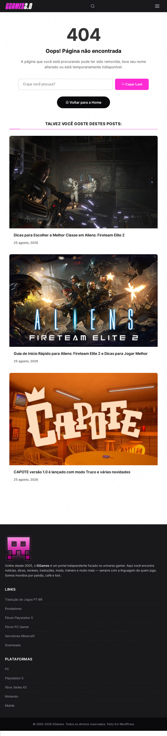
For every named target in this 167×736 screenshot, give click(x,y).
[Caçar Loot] (92, 6)
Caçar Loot (133, 84)
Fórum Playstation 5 (19, 618)
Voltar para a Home (85, 102)
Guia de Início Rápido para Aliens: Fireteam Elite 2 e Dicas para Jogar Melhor (81, 353)
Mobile (9, 705)
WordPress (127, 724)
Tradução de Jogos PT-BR (23, 599)
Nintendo (11, 696)
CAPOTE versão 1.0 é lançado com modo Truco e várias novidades (72, 472)
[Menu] (157, 6)
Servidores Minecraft (20, 636)
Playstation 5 (14, 678)
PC (7, 669)
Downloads (13, 645)
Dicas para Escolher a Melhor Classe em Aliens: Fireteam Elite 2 (69, 235)
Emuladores (13, 608)
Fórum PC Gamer (17, 627)
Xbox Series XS (16, 687)
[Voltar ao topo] (0, 733)
